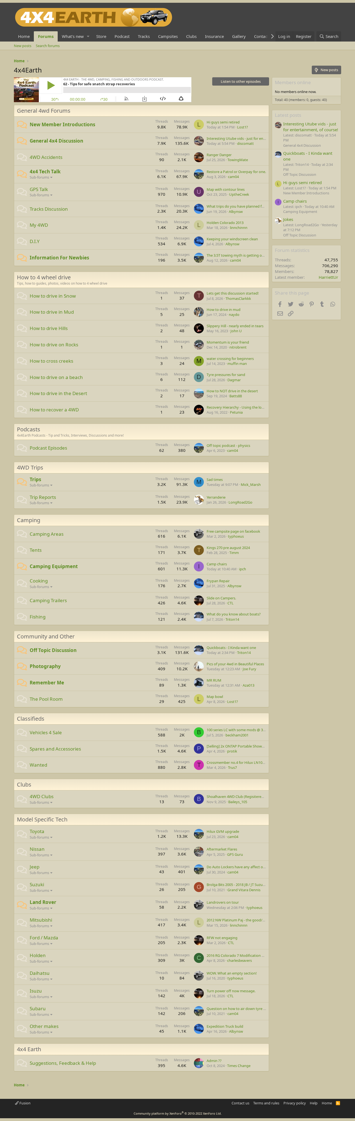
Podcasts (28, 429)
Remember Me (47, 682)
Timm (234, 552)
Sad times (215, 479)
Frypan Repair (218, 580)
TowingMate (237, 159)
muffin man (237, 363)
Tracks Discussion (49, 209)
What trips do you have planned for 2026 (240, 206)
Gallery (239, 36)
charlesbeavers (239, 960)
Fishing (37, 617)
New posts (22, 45)
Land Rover (43, 902)
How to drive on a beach (56, 377)
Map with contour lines (226, 189)
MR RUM (214, 680)
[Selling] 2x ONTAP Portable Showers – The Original (248, 746)
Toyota (37, 831)
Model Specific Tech (42, 819)
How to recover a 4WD (54, 409)
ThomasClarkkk (238, 298)
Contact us (240, 1103)
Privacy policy (294, 1103)
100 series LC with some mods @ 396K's (239, 729)
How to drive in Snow (53, 296)
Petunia (236, 412)
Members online (293, 82)
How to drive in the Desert (58, 393)
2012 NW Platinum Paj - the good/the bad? (242, 920)
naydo (234, 314)
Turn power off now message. (231, 990)
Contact (261, 36)
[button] (88, 36)
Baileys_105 (237, 801)
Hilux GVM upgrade (223, 831)
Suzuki (37, 884)
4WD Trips (30, 467)
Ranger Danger (219, 154)
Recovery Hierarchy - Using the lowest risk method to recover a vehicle (265, 407)
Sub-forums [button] (39, 177)
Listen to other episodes (241, 81)
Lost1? (242, 127)
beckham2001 (236, 735)
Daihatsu (40, 973)
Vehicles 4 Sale (46, 732)
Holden (38, 955)
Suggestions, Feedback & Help (63, 1063)
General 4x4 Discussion (56, 141)
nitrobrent (238, 347)
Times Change (238, 1065)
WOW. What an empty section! (232, 973)
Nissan (37, 849)
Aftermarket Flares (222, 849)
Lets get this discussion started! (233, 293)
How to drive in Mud (52, 312)
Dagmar (234, 379)
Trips (35, 479)
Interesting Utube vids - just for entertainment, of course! (254, 138)
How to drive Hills (49, 328)
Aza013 (248, 685)
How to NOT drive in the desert (232, 390)
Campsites (168, 36)
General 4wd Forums (43, 110)
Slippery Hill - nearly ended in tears (235, 325)
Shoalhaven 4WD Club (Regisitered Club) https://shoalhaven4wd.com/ (264, 796)
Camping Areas (47, 534)
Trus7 (232, 767)
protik (232, 751)
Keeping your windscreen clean (232, 238)
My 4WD (39, 225)
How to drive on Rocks (54, 344)
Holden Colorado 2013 (225, 222)
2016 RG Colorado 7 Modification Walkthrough (245, 955)
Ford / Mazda (44, 937)
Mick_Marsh (251, 484)
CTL (230, 603)
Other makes (44, 1026)
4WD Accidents (46, 157)
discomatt (245, 143)
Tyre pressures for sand (226, 374)
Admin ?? (214, 1060)
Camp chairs (217, 563)
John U (236, 330)
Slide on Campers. (221, 598)
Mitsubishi (41, 920)
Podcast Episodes (48, 448)
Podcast (122, 36)
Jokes (288, 219)
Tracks (144, 36)
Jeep (34, 867)
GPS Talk (39, 189)
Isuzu (36, 991)
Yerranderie (216, 497)
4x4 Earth (29, 1049)
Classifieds (30, 718)
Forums (46, 36)
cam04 (233, 176)
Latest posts (288, 115)
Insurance (214, 36)
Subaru (38, 1008)
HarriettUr (328, 277)
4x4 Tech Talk (45, 171)
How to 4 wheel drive (44, 277)
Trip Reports (43, 497)
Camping (28, 520)
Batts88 (235, 395)
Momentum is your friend (228, 342)
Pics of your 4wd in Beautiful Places (235, 663)
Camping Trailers (48, 600)
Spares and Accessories (55, 749)
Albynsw (236, 211)
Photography (45, 666)
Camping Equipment (54, 566)
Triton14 (232, 619)
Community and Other (46, 636)
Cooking (39, 581)
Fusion (25, 1103)
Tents (36, 550)
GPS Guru (235, 854)
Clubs (191, 36)
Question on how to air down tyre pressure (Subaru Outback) (257, 1008)
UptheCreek (239, 194)
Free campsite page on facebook (233, 531)
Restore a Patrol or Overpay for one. (236, 171)
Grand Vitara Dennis (243, 889)
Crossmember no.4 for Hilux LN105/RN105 (242, 762)
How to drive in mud (223, 309)
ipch (242, 568)
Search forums (48, 45)
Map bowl (215, 696)
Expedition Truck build (225, 1026)
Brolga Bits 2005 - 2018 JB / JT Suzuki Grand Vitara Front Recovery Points (265, 884)
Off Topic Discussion (53, 650)
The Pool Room (46, 699)
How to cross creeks (51, 361)
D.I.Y (35, 241)
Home (24, 36)
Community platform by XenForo (178, 1113)
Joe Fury (249, 668)
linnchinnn (238, 227)
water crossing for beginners (230, 358)
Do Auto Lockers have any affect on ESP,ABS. (243, 866)
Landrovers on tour (223, 902)
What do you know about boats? (234, 614)
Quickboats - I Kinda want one (231, 647)
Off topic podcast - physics (228, 445)
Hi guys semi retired (223, 122)
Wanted (38, 765)
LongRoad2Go (240, 502)
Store (101, 36)
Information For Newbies (59, 257)
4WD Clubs (42, 796)
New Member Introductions (62, 124)
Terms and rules (266, 1103)
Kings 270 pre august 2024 (228, 547)
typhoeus (236, 536)
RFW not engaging (222, 937)
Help (314, 1103)
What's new (73, 36)
